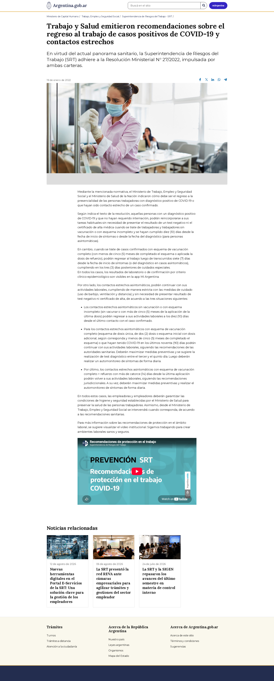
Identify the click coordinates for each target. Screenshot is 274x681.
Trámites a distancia (59, 641)
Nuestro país (116, 639)
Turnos (51, 635)
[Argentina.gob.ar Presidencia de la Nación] (66, 5)
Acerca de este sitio (182, 635)
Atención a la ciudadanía (62, 646)
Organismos (115, 650)
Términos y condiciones (184, 641)
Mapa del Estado (118, 655)
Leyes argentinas (118, 644)
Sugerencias (178, 646)
